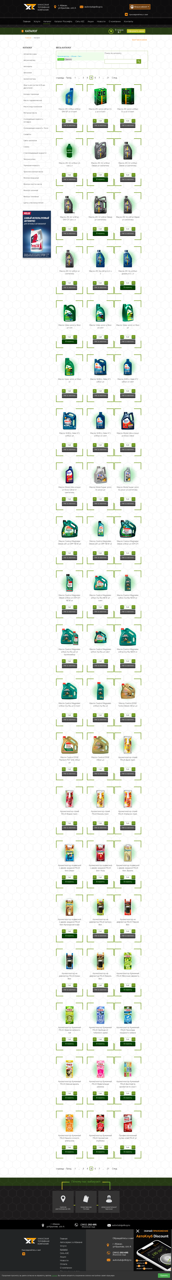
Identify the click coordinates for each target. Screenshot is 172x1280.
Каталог (47, 21)
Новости (101, 21)
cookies (54, 1275)
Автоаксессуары (30, 54)
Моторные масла (30, 113)
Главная (26, 21)
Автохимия (28, 73)
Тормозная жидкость (32, 165)
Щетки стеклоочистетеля (33, 203)
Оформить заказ (136, 31)
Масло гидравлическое (33, 100)
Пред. (69, 77)
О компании (115, 21)
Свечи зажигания (30, 141)
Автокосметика (29, 60)
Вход (134, 40)
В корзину (100, 179)
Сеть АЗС (79, 21)
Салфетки (27, 134)
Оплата (63, 1264)
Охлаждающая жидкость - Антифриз (34, 120)
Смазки (26, 147)
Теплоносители (29, 159)
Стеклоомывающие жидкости (35, 153)
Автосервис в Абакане (71, 1242)
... (79, 77)
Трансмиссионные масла (33, 172)
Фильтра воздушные (31, 178)
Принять (164, 1275)
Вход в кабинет (140, 7)
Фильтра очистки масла (33, 184)
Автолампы (28, 66)
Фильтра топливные (31, 197)
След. (114, 77)
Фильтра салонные (31, 190)
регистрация (142, 40)
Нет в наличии (69, 125)
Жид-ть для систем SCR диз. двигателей (34, 86)
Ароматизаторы (30, 79)
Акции (91, 21)
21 (108, 77)
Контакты (128, 21)
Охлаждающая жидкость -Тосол (36, 128)
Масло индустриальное (33, 107)
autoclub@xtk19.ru (93, 7)
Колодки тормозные (31, 94)
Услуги (37, 21)
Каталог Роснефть (63, 21)
